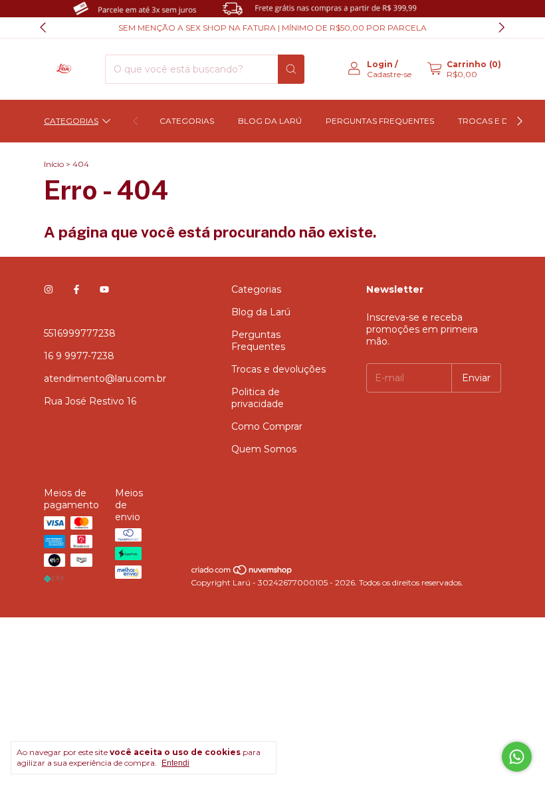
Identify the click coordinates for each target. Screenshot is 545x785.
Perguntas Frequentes (380, 121)
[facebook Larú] (76, 289)
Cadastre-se (389, 74)
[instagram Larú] (48, 289)
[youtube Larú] (104, 289)
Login (380, 64)
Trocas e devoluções (278, 369)
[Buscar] (291, 69)
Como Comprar (266, 426)
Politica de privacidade (257, 398)
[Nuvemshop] (242, 572)
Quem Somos (263, 449)
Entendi (175, 763)
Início (54, 164)
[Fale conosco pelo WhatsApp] (517, 757)
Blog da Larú (270, 121)
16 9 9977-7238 (79, 356)
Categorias (71, 121)
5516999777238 (80, 333)
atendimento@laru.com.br (105, 379)
